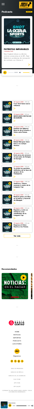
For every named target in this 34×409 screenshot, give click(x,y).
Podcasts (17, 341)
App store (17, 383)
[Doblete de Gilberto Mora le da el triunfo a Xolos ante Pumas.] (7, 131)
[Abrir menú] (3, 4)
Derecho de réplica (17, 372)
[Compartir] (29, 65)
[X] (15, 361)
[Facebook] (11, 361)
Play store (17, 379)
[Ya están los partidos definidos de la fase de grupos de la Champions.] (7, 172)
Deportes (17, 338)
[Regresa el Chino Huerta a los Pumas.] (7, 227)
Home (17, 332)
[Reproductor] (10, 405)
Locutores (17, 344)
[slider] (11, 72)
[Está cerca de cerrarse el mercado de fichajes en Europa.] (7, 158)
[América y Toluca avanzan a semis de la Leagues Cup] (7, 186)
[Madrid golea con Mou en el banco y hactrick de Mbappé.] (7, 199)
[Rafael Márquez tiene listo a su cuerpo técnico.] (7, 144)
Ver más (17, 236)
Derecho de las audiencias (17, 376)
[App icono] (18, 361)
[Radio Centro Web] (22, 361)
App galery (17, 386)
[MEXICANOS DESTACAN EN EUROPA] (7, 118)
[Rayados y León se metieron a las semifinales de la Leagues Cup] (7, 213)
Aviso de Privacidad (17, 368)
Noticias (17, 335)
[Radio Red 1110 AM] (25, 5)
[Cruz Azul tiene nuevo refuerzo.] (7, 106)
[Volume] (32, 406)
